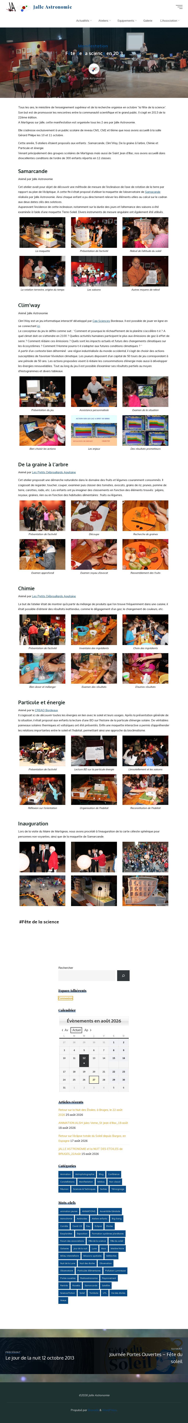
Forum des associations (72, 1241)
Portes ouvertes (68, 1278)
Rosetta (76, 1285)
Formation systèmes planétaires (108, 1233)
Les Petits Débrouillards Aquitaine (54, 472)
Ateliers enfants (99, 1218)
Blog (101, 1174)
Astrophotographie (84, 1174)
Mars (103, 1248)
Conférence (113, 1174)
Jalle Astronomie (52, 7)
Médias (101, 1181)
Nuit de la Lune (67, 1263)
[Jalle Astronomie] (18, 7)
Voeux (63, 1300)
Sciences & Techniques (84, 1189)
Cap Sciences (101, 321)
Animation (65, 1174)
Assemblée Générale (110, 1211)
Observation (106, 1263)
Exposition (82, 1233)
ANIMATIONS (88, 1211)
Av (66, 1030)
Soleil (82, 1293)
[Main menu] (179, 7)
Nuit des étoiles (87, 1263)
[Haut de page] (173, 1408)
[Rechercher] (123, 975)
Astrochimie (66, 1218)
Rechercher (65, 968)
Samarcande (91, 1285)
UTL (105, 1293)
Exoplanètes (66, 1233)
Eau (88, 1226)
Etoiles (109, 1226)
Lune (94, 1248)
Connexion (65, 998)
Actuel (77, 1030)
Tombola (93, 1293)
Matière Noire (117, 1248)
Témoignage (117, 1189)
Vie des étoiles (118, 1293)
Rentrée (64, 1285)
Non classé (114, 1181)
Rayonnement (109, 1278)
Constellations (67, 1181)
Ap (86, 1030)
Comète (64, 1226)
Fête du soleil (116, 1241)
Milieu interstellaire (69, 1256)
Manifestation (93, 46)
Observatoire (66, 1270)
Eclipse (98, 1226)
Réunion (64, 1189)
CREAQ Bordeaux (46, 710)
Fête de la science (40, 921)
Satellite (106, 1285)
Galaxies (64, 1248)
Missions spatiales (92, 1256)
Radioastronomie (88, 1278)
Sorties (103, 1189)
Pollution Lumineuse (115, 1270)
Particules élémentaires (89, 1270)
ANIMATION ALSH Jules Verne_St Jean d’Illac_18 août (93, 1123)
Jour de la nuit (80, 1248)
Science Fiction (67, 1293)
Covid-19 (77, 1226)
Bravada (93, 1410)
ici (38, 326)
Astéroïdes (82, 1218)
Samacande (153, 192)
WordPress (109, 1410)
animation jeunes (68, 1211)
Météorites (111, 1256)
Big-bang (117, 1218)
